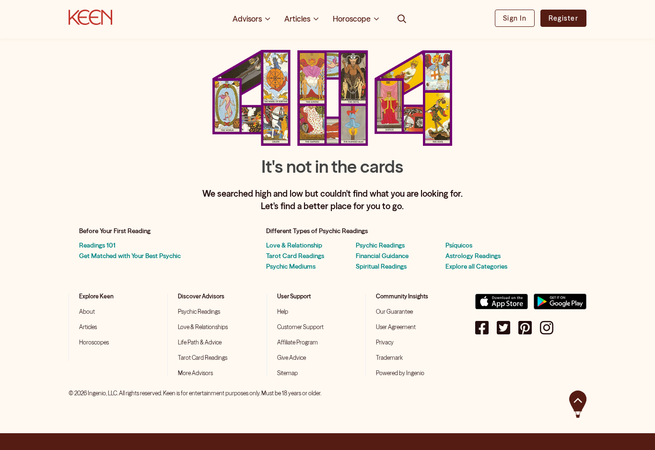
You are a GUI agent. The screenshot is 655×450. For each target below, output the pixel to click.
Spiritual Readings (381, 266)
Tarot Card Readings (295, 256)
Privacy (385, 342)
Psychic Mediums (291, 266)
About (87, 311)
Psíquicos (458, 245)
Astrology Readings (473, 256)
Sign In (514, 18)
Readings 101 (97, 245)
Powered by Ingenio (400, 373)
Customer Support (300, 327)
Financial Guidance (382, 256)
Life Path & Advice (200, 342)
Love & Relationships (203, 327)
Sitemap (287, 373)
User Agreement (396, 327)
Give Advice (291, 357)
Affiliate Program (297, 342)
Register (563, 18)
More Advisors (195, 373)
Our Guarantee (394, 311)
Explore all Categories (476, 266)
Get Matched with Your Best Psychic (130, 256)
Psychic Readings (380, 245)
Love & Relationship (294, 245)
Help (282, 311)
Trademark (389, 357)
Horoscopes (94, 342)
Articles (88, 327)
